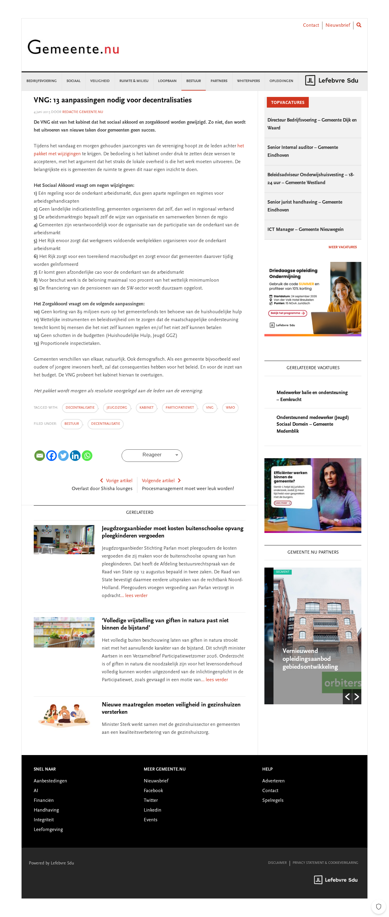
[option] (312, 636)
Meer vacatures (343, 247)
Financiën (44, 800)
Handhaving (46, 810)
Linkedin (152, 810)
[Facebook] (51, 455)
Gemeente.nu (73, 50)
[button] (347, 696)
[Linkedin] (75, 455)
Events (150, 820)
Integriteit (44, 820)
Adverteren (273, 781)
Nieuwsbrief (337, 25)
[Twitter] (63, 455)
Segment (273, 572)
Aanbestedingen (50, 781)
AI (36, 790)
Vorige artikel (119, 481)
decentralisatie (80, 408)
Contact (311, 25)
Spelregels (273, 800)
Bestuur (71, 424)
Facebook (153, 790)
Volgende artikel (158, 481)
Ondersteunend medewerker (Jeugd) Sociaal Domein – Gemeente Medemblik (313, 424)
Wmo (230, 408)
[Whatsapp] (87, 455)
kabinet (146, 408)
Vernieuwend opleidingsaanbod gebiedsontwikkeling (301, 659)
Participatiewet (180, 408)
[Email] (39, 455)
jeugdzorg (117, 408)
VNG (210, 408)
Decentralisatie (105, 424)
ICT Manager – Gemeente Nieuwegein (305, 229)
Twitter (151, 800)
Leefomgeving (48, 829)
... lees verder (133, 595)
